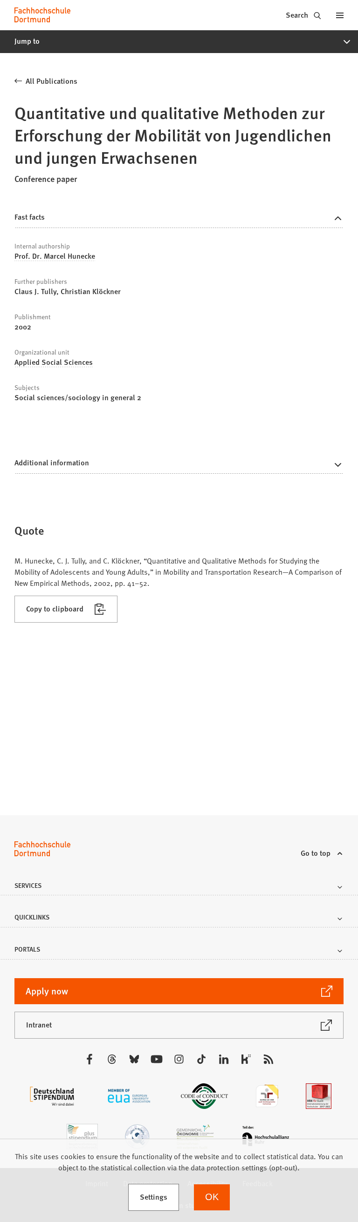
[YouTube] (156, 1059)
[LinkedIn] (224, 1059)
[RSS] (268, 1059)
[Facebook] (89, 1059)
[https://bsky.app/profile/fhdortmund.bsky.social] (134, 1059)
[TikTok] (201, 1059)
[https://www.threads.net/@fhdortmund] (112, 1059)
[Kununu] (246, 1059)
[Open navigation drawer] (340, 15)
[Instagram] (179, 1059)
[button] (179, 41)
